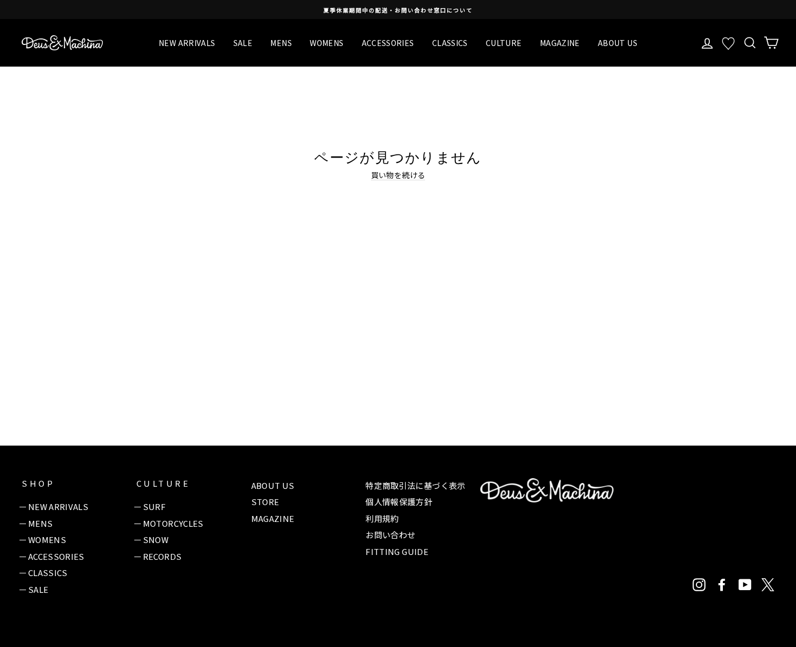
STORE (265, 501)
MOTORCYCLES (173, 523)
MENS (280, 42)
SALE (242, 42)
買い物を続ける (398, 175)
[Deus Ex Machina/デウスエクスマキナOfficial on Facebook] (721, 584)
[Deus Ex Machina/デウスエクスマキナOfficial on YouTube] (745, 584)
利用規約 (382, 518)
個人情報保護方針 (399, 501)
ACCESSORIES (388, 42)
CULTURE (503, 42)
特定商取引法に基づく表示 (415, 485)
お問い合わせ (390, 534)
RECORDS (162, 556)
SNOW (155, 539)
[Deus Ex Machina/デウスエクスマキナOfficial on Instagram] (699, 584)
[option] (398, 9)
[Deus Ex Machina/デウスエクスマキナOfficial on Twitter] (767, 584)
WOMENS (326, 42)
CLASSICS (450, 42)
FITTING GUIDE (397, 551)
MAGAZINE (560, 42)
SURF (154, 506)
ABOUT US (617, 42)
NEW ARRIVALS (187, 42)
